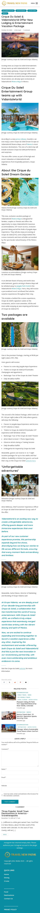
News (29, 695)
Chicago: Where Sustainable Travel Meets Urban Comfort (27, 730)
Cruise (6, 881)
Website (4, 786)
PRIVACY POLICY (10, 909)
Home (6, 874)
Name (3, 769)
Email (3, 777)
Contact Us (8, 899)
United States (33, 699)
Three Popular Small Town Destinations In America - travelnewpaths (15, 813)
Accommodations (8, 10)
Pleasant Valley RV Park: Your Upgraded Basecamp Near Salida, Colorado (26, 704)
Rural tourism (22, 699)
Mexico (5, 13)
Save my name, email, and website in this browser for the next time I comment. (21, 795)
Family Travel (22, 695)
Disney (6, 878)
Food (6, 892)
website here (31, 461)
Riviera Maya (16, 81)
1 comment (26, 30)
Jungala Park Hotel (23, 286)
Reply (5, 834)
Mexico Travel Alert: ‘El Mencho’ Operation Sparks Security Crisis (27, 716)
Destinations (21, 712)
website (22, 668)
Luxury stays (32, 10)
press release (21, 139)
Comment (5, 749)
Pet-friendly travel (24, 697)
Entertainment (21, 10)
